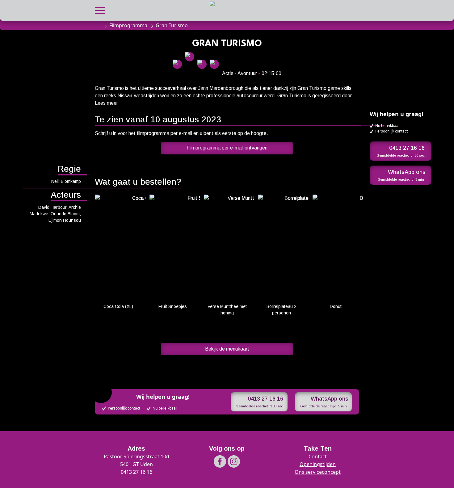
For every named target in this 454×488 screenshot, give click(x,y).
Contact (318, 456)
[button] (100, 9)
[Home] (98, 25)
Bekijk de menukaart (227, 348)
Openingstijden (318, 464)
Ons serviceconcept (318, 472)
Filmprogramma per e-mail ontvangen (227, 147)
